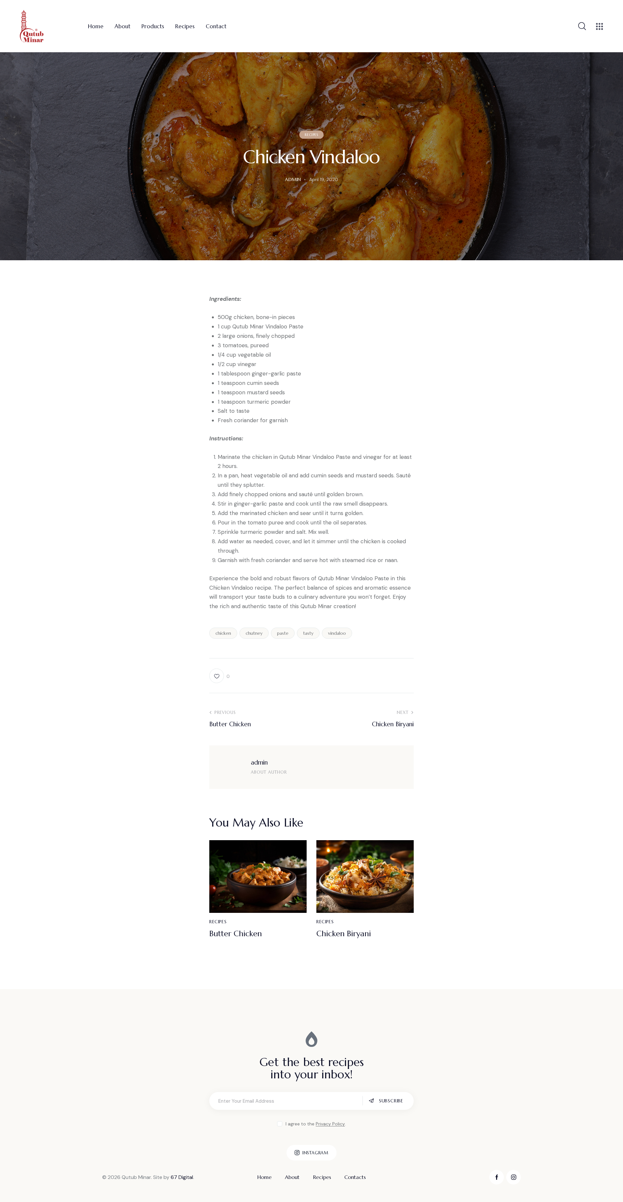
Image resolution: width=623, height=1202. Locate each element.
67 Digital (182, 1177)
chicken (223, 633)
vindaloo (337, 633)
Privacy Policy (330, 1124)
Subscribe (391, 1101)
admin (259, 762)
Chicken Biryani (343, 933)
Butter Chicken (235, 933)
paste (282, 633)
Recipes (311, 134)
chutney (254, 633)
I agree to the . (316, 1124)
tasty (308, 633)
